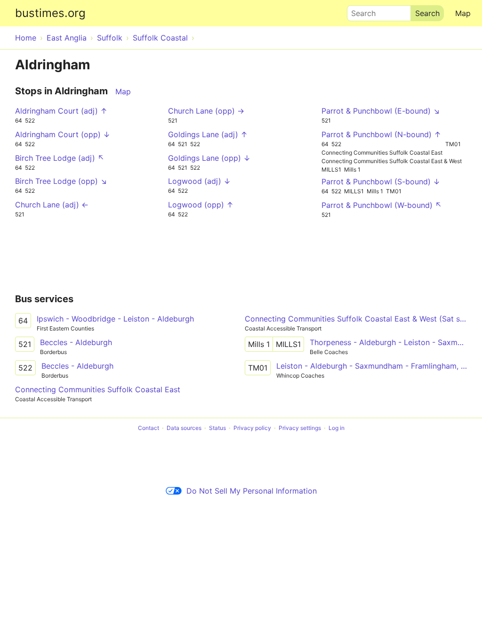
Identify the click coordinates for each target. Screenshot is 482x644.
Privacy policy (252, 427)
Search (359, 11)
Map (463, 13)
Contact (148, 427)
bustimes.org (50, 13)
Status (217, 427)
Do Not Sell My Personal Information (251, 490)
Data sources (184, 427)
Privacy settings (300, 427)
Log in (337, 427)
